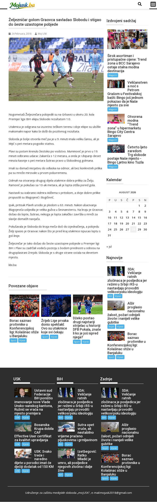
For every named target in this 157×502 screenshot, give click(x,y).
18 (115, 223)
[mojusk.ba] (22, 6)
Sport (16, 272)
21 (133, 223)
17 (109, 223)
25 (115, 229)
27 (127, 229)
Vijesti (22, 340)
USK (18, 417)
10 (109, 217)
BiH (110, 296)
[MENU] (153, 4)
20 (127, 223)
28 (133, 229)
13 (127, 217)
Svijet (111, 326)
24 (109, 229)
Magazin (113, 75)
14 (133, 217)
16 (145, 217)
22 (139, 223)
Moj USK (42, 33)
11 (115, 217)
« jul (109, 246)
